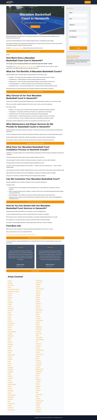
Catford (37, 314)
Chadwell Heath (39, 400)
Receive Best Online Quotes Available (35, 143)
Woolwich (38, 373)
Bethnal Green (39, 309)
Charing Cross (11, 403)
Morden (9, 337)
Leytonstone (39, 364)
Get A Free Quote (35, 270)
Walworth (38, 295)
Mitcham (10, 346)
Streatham (10, 378)
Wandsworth (11, 335)
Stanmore (38, 284)
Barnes (9, 312)
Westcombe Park (40, 350)
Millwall (37, 324)
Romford (38, 405)
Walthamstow (39, 371)
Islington (38, 301)
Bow (37, 341)
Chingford (38, 390)
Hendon (10, 405)
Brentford (10, 297)
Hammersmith (11, 323)
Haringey (38, 316)
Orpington (38, 386)
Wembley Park (11, 354)
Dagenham (38, 402)
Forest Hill (38, 307)
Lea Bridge (38, 345)
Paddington (10, 367)
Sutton (9, 361)
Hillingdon (10, 302)
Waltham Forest (39, 369)
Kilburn (9, 365)
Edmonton (38, 360)
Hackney (38, 322)
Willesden (10, 359)
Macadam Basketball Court (16, 48)
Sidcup (37, 377)
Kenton (9, 363)
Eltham (37, 358)
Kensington (10, 344)
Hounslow (13, 234)
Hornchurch (38, 409)
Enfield (37, 375)
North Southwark (40, 288)
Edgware (38, 297)
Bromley (38, 347)
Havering (38, 407)
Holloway (38, 305)
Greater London (39, 354)
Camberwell (39, 282)
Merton (9, 340)
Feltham (8, 234)
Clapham (10, 375)
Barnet (37, 335)
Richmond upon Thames (13, 289)
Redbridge (38, 379)
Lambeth (10, 388)
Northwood (10, 399)
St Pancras (38, 290)
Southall (10, 304)
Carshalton (10, 371)
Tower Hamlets (39, 320)
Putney (9, 318)
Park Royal (10, 325)
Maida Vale (10, 369)
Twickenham (19, 234)
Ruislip (9, 352)
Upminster (38, 411)
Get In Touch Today (35, 51)
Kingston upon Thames (13, 291)
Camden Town (11, 409)
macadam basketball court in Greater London (25, 66)
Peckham (38, 299)
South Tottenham (40, 339)
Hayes (9, 299)
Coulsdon (38, 293)
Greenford (10, 310)
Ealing (9, 316)
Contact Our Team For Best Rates (35, 91)
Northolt (10, 321)
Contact (87, 2)
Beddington (10, 390)
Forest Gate (38, 362)
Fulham (9, 327)
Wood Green (39, 328)
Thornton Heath (11, 395)
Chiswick (10, 314)
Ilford (37, 392)
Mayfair (9, 386)
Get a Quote (34, 26)
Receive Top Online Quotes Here (35, 201)
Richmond (10, 293)
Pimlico (9, 380)
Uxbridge (10, 333)
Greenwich (38, 331)
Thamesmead (39, 394)
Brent (9, 401)
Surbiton (10, 295)
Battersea (10, 350)
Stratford (38, 352)
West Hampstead (12, 384)
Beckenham (38, 312)
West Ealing (11, 308)
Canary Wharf (39, 337)
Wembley (10, 342)
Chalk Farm (10, 407)
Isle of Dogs (38, 333)
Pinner (9, 373)
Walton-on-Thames (26, 234)
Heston (33, 234)
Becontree (38, 398)
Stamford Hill (39, 326)
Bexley (37, 396)
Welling (37, 388)
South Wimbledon (12, 331)
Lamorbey (38, 381)
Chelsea (10, 356)
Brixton (9, 392)
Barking (37, 383)
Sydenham (38, 303)
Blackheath (38, 343)
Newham (38, 367)
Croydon (38, 286)
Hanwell (10, 306)
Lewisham (38, 318)
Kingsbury (10, 382)
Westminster (11, 397)
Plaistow (38, 356)
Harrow (9, 348)
